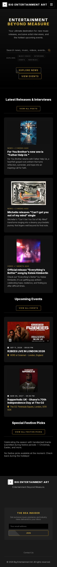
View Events (30, 76)
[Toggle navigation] (51, 5)
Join (28, 533)
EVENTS (22, 60)
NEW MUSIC (33, 60)
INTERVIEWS (39, 56)
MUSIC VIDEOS (25, 56)
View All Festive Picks (28, 432)
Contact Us (29, 552)
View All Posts (28, 109)
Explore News (28, 70)
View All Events (28, 308)
